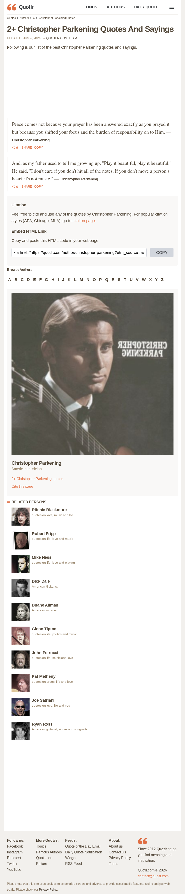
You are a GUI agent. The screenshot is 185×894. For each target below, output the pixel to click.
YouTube (14, 869)
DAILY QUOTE (146, 7)
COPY (162, 252)
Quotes (11, 18)
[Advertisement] (92, 86)
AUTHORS (116, 7)
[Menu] (172, 7)
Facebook (15, 846)
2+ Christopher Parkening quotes (37, 479)
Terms (113, 864)
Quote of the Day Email (83, 846)
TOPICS (90, 7)
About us (116, 846)
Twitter (12, 864)
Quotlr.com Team (61, 38)
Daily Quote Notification (83, 852)
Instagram (14, 852)
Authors (24, 18)
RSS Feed (73, 864)
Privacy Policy (120, 858)
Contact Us (117, 852)
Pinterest (14, 858)
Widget (70, 858)
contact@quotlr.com (153, 876)
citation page (83, 220)
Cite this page (22, 486)
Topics (41, 846)
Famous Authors (49, 852)
